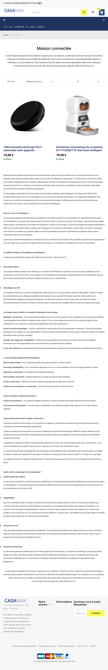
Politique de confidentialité (24, 646)
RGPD (93, 646)
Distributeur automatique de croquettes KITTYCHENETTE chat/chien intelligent (79, 149)
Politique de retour (47, 646)
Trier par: (11, 81)
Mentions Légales (66, 646)
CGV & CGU (82, 646)
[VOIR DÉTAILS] (49, 157)
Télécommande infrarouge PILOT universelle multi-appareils (23, 149)
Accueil (5, 35)
